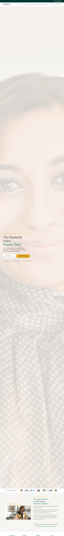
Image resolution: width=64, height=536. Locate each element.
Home (19, 4)
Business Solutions (37, 4)
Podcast (53, 4)
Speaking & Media (45, 4)
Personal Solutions (29, 4)
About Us (22, 4)
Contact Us (58, 4)
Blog (50, 4)
